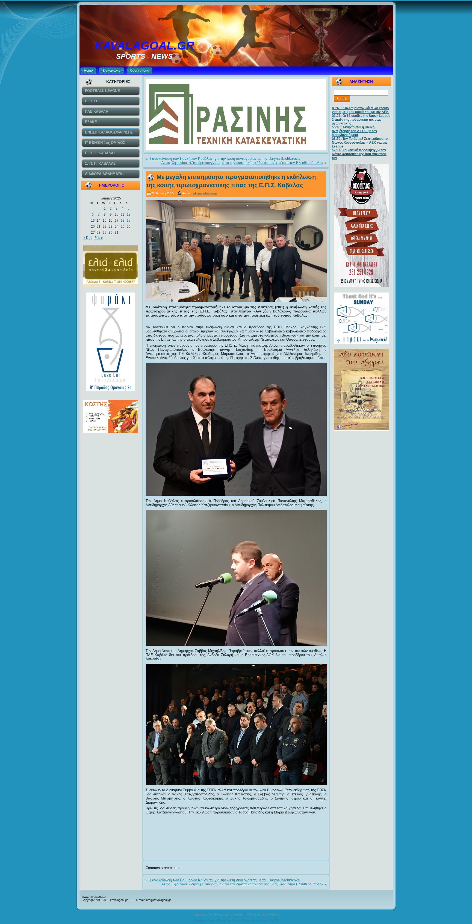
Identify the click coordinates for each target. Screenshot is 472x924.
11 (122, 214)
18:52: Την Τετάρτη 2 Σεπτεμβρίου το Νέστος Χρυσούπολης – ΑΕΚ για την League (360, 142)
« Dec (87, 238)
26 (129, 226)
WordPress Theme (240, 914)
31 (117, 232)
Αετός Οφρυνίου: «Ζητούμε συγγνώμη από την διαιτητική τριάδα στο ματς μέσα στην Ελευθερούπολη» (242, 163)
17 (117, 220)
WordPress (215, 914)
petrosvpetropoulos (204, 193)
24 (117, 226)
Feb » (99, 238)
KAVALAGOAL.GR (144, 45)
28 (99, 232)
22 (105, 226)
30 (111, 232)
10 (117, 214)
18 (123, 220)
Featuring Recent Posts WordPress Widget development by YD (236, 920)
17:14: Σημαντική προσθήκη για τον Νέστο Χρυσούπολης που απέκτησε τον (359, 154)
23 (111, 226)
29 (105, 232)
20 (93, 226)
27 (93, 232)
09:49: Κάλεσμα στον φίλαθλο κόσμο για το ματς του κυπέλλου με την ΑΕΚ (360, 110)
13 (93, 220)
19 (129, 220)
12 (129, 214)
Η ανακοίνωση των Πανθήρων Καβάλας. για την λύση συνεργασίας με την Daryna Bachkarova (224, 159)
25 (123, 226)
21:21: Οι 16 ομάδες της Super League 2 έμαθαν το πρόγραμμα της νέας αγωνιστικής (361, 119)
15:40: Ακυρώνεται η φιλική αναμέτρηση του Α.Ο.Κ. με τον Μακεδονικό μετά (354, 131)
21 (99, 226)
